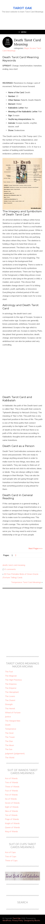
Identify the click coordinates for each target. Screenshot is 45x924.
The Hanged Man (12, 721)
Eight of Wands (11, 807)
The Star (9, 741)
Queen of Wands (12, 827)
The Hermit (10, 708)
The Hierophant (12, 692)
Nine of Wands (11, 811)
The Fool (9, 671)
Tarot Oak (22, 8)
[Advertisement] (17, 19)
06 (7, 40)
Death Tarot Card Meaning (27, 42)
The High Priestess (13, 680)
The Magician (11, 676)
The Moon (9, 745)
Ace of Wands (11, 778)
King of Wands (11, 831)
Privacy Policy (17, 920)
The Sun (8, 749)
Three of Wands (12, 786)
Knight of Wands (12, 823)
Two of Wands (11, 782)
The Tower (10, 737)
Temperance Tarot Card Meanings (26, 582)
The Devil (9, 733)
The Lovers (10, 696)
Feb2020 (7, 43)
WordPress (6, 920)
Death (7, 725)
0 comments (10, 569)
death (5, 565)
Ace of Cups (10, 852)
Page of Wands (12, 819)
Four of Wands (11, 790)
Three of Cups (11, 860)
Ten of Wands (11, 815)
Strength (9, 704)
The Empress (11, 684)
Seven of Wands (12, 803)
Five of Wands (11, 794)
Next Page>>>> (35, 548)
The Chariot (10, 700)
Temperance (10, 729)
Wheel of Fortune (12, 712)
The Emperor (10, 688)
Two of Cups (10, 856)
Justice (8, 716)
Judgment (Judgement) (15, 753)
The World (9, 757)
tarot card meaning (16, 565)
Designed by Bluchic (32, 920)
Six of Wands (11, 799)
